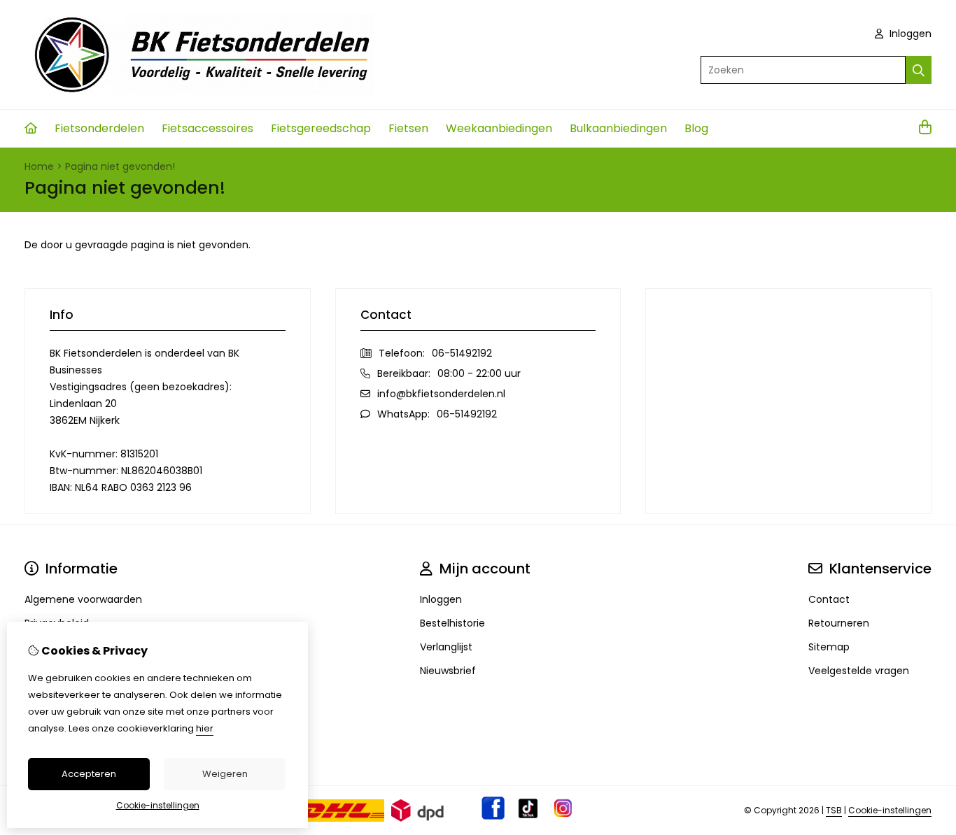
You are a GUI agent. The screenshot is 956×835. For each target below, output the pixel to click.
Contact (829, 599)
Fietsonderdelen (99, 128)
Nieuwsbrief (448, 671)
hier (204, 728)
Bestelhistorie (452, 623)
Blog (696, 128)
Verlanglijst (446, 647)
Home (39, 166)
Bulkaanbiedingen (618, 128)
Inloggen (909, 34)
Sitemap (829, 647)
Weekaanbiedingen (499, 128)
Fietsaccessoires (207, 128)
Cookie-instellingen (890, 810)
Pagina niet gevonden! (120, 166)
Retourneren (838, 623)
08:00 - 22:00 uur (479, 373)
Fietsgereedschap (321, 128)
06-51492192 (462, 353)
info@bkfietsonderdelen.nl (441, 394)
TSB (834, 810)
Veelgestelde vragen (858, 671)
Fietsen (408, 128)
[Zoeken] (919, 70)
